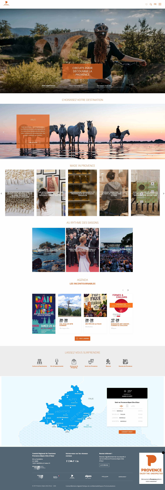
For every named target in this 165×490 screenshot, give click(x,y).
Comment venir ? (127, 432)
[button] (151, 4)
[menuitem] (6, 4)
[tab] (121, 406)
